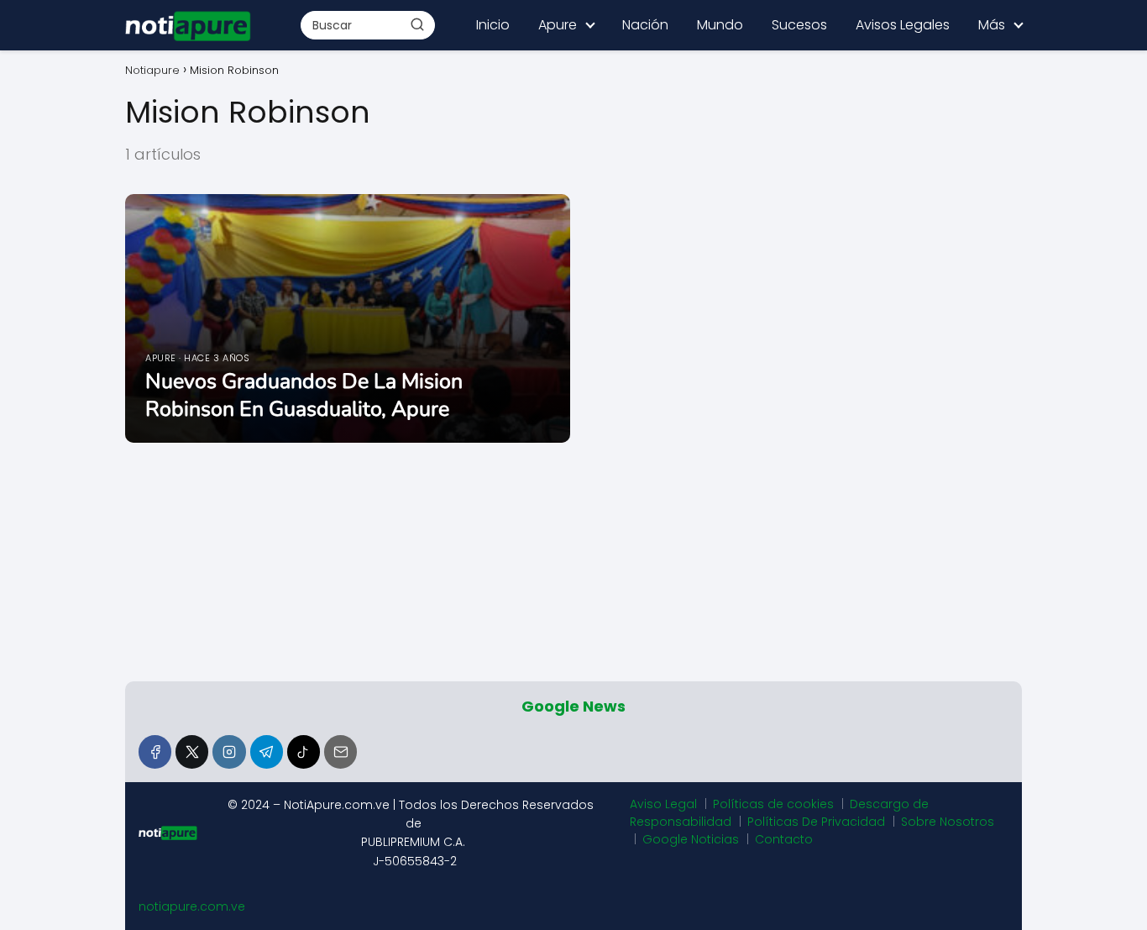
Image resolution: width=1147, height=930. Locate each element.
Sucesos (799, 24)
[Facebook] (155, 751)
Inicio (493, 24)
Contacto (784, 839)
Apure (557, 24)
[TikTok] (303, 751)
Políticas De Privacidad (816, 821)
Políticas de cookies (773, 804)
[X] (191, 751)
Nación (645, 24)
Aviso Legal (663, 804)
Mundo (720, 24)
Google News (573, 706)
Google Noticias (690, 839)
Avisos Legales (903, 24)
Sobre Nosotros (947, 821)
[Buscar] (417, 24)
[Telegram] (266, 751)
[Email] (340, 751)
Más (991, 24)
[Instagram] (228, 751)
